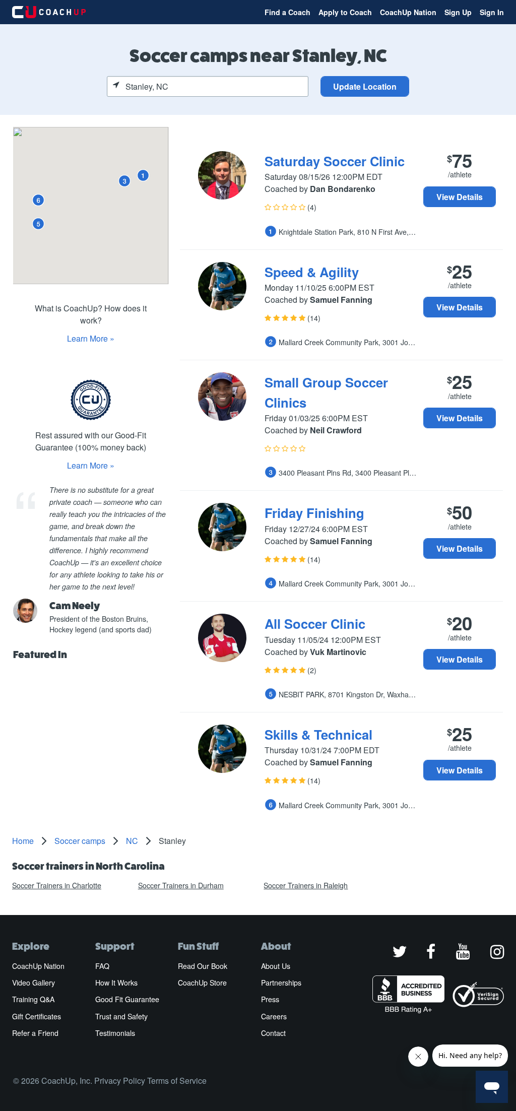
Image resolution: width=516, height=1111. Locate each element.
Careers (274, 1016)
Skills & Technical (318, 734)
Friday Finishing (314, 512)
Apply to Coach (345, 12)
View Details (459, 197)
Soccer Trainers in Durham (181, 885)
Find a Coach (287, 12)
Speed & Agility (312, 272)
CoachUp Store (202, 982)
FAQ (102, 966)
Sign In (492, 12)
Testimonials (115, 1033)
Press (270, 999)
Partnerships (281, 982)
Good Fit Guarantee (127, 999)
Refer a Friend (35, 1033)
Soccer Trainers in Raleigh (306, 885)
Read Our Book (202, 966)
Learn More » (90, 338)
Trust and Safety (121, 1016)
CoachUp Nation (408, 12)
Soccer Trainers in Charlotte (56, 885)
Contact (273, 1033)
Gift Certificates (36, 1016)
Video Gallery (33, 982)
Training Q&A (33, 999)
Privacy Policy (119, 1080)
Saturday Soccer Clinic (335, 161)
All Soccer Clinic (315, 623)
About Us (275, 966)
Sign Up (458, 12)
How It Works (116, 982)
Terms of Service (177, 1080)
